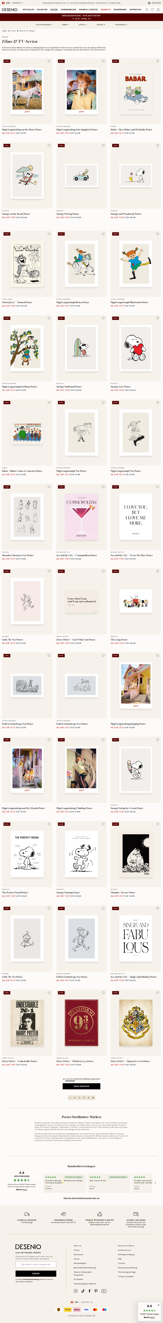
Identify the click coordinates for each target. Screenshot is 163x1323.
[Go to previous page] (70, 1097)
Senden (35, 1273)
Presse (77, 1250)
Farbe (64, 25)
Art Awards (78, 1279)
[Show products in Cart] (158, 10)
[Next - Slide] (155, 1183)
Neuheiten (42, 10)
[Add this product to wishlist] (49, 61)
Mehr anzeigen (81, 1086)
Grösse (100, 25)
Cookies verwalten (126, 1276)
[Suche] (147, 9)
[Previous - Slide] (40, 1183)
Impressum (78, 1254)
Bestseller (28, 10)
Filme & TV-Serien (27, 31)
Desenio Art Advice (126, 1246)
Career (77, 1259)
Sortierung (120, 25)
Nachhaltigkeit (80, 1263)
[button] (149, 1311)
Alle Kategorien (43, 25)
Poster (54, 10)
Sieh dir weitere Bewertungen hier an (81, 1198)
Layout (82, 25)
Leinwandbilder (68, 10)
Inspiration (135, 10)
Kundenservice (124, 1250)
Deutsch (17, 3)
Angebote (106, 10)
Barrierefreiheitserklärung (85, 1268)
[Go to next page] (93, 1097)
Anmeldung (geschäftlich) (85, 1284)
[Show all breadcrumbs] (4, 31)
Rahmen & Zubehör (88, 10)
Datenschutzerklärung (31, 1279)
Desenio (89, 1316)
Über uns (78, 1246)
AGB (120, 1259)
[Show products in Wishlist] (152, 10)
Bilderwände (120, 10)
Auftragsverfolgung (126, 1254)
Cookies (121, 1263)
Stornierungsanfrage (127, 1272)
